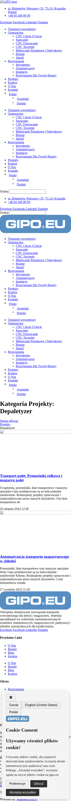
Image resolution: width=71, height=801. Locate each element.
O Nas (12, 86)
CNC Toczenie (25, 47)
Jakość (20, 57)
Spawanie (22, 39)
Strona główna (9, 420)
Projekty (13, 79)
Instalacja (21, 72)
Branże (20, 54)
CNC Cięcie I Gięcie (29, 36)
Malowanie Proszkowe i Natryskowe (39, 50)
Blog (11, 652)
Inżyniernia (23, 64)
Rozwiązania (16, 61)
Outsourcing (15, 32)
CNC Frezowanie (27, 43)
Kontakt (13, 89)
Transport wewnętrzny (22, 29)
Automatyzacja (25, 68)
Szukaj (4, 191)
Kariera (12, 82)
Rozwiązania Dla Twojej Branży (36, 75)
